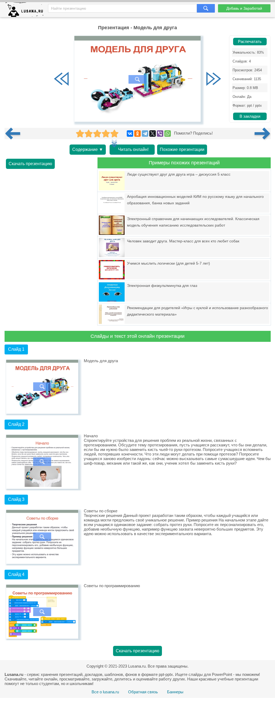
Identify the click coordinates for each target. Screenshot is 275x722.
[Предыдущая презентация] (15, 133)
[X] (152, 133)
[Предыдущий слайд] (61, 79)
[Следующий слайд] (213, 79)
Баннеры (175, 692)
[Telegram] (145, 133)
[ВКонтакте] (130, 133)
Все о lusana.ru (105, 692)
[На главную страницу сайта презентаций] (26, 10)
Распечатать (250, 41)
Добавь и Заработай (244, 8)
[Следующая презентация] (263, 133)
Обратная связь (143, 692)
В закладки (250, 116)
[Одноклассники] (137, 133)
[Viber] (160, 133)
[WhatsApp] (167, 133)
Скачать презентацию (30, 163)
